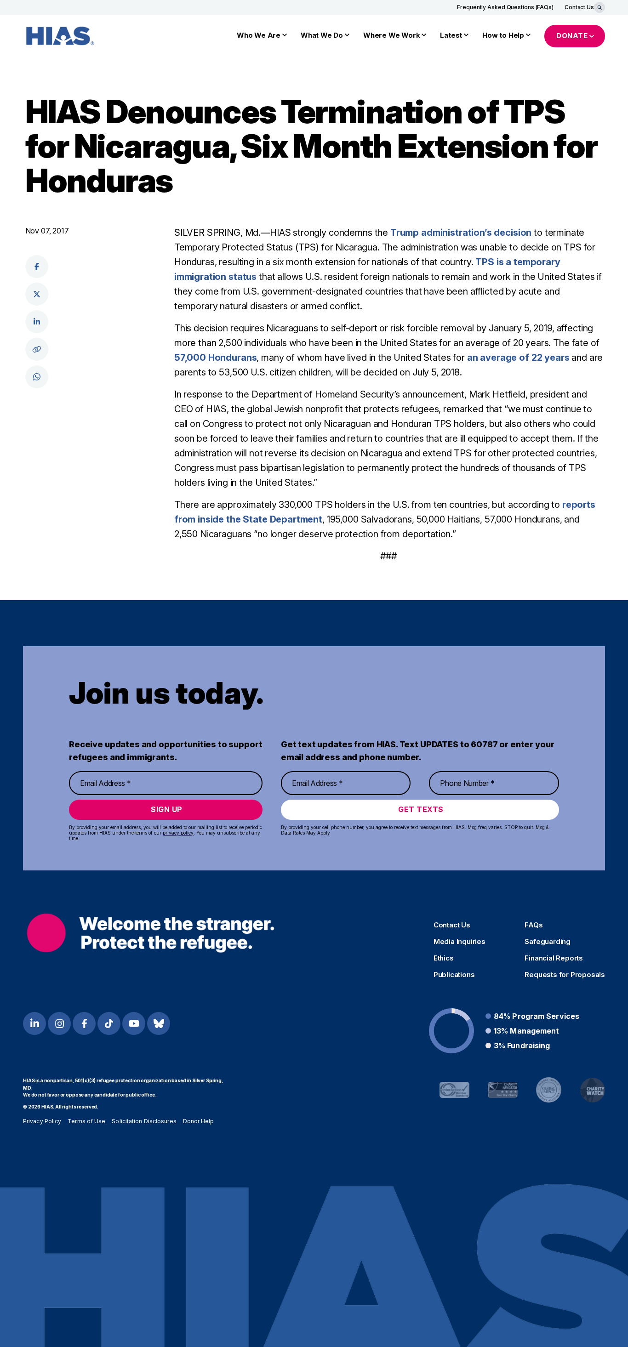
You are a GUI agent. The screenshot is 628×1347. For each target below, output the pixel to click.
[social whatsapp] (36, 376)
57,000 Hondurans (215, 357)
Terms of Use (86, 1121)
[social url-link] (36, 349)
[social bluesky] (158, 1023)
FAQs (533, 925)
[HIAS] (150, 933)
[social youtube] (133, 1023)
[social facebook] (36, 266)
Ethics (444, 958)
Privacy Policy (42, 1121)
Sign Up (167, 809)
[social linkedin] (36, 321)
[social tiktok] (108, 1023)
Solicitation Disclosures (144, 1121)
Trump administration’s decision (460, 232)
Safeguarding (548, 942)
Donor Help (198, 1121)
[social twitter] (36, 294)
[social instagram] (59, 1023)
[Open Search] (599, 7)
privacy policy (178, 832)
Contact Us (579, 7)
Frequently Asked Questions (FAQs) (505, 7)
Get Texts (421, 809)
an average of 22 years (518, 357)
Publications (454, 975)
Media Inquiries (459, 942)
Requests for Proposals (565, 975)
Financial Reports (554, 958)
